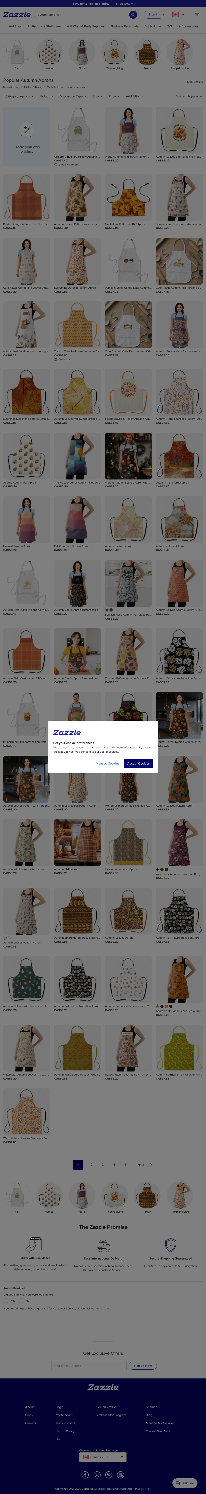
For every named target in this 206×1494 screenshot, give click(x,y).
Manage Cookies (107, 763)
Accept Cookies (138, 763)
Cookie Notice (102, 747)
